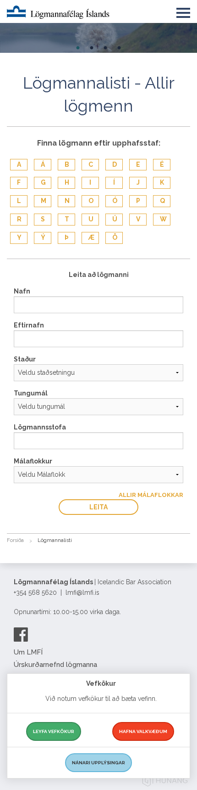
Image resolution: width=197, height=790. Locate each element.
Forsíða (15, 540)
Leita (98, 507)
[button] (183, 11)
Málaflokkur (33, 461)
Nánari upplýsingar (98, 762)
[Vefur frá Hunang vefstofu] (165, 782)
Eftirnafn (29, 325)
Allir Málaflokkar (151, 494)
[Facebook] (21, 634)
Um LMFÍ (28, 652)
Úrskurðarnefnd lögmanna (55, 664)
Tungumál (31, 393)
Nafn (22, 291)
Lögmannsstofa (40, 427)
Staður (25, 359)
